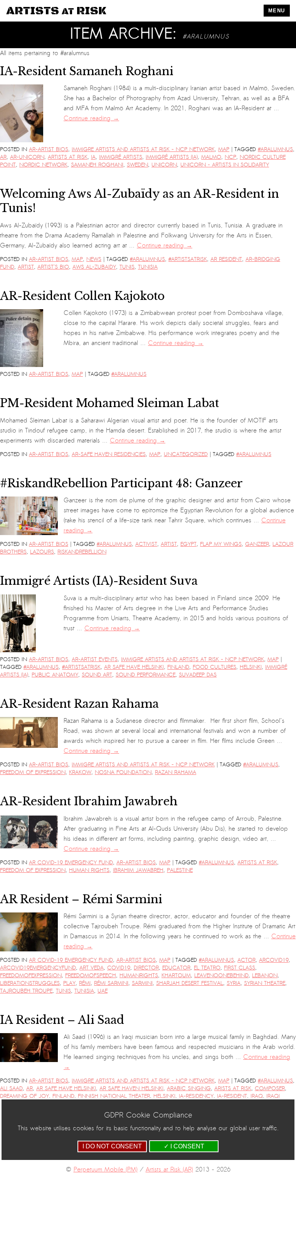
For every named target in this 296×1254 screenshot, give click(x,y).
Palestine (180, 870)
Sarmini (142, 983)
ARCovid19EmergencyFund (38, 968)
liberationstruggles (30, 983)
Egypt (188, 544)
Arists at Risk (232, 1088)
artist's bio (53, 267)
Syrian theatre (264, 983)
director (146, 968)
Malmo (211, 157)
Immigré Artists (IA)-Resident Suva (99, 581)
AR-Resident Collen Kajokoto (82, 296)
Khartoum (176, 975)
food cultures (214, 667)
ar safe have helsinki (134, 667)
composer (270, 1088)
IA (93, 157)
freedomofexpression (31, 975)
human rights (89, 870)
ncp (230, 157)
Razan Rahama (175, 772)
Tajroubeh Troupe (26, 991)
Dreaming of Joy (24, 1096)
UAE (103, 991)
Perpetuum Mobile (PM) (106, 1169)
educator (176, 968)
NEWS (93, 259)
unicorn (164, 165)
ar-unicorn (27, 157)
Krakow (80, 772)
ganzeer (257, 544)
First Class (239, 968)
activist (146, 544)
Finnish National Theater (114, 1096)
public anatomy (55, 675)
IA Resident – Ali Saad (62, 1020)
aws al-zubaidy (94, 267)
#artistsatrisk (187, 259)
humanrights (138, 975)
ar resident (226, 259)
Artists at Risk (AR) (169, 1169)
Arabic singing (189, 1088)
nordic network (43, 165)
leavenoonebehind (221, 975)
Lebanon (265, 975)
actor (246, 960)
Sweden (137, 165)
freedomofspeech (90, 975)
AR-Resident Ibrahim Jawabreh (89, 801)
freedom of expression (33, 772)
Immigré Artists (120, 157)
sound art (97, 675)
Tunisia (148, 267)
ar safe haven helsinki (131, 1088)
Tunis (127, 267)
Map (223, 149)
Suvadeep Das (198, 675)
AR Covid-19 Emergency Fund (71, 862)
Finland (178, 667)
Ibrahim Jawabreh (138, 870)
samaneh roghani (97, 165)
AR (3, 157)
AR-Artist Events (95, 659)
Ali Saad (11, 1088)
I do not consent (112, 1146)
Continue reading (91, 118)
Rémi (85, 983)
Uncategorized (186, 454)
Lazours (42, 552)
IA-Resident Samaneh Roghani (86, 71)
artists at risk (67, 157)
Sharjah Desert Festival (189, 983)
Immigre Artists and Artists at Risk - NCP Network (143, 149)
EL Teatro (207, 968)
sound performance (145, 675)
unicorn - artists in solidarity (224, 165)
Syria (233, 983)
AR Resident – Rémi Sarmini (81, 899)
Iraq (257, 1096)
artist (26, 267)
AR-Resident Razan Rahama (79, 704)
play (69, 983)
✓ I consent (184, 1146)
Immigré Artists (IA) (172, 157)
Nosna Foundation (123, 772)
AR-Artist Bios (48, 149)
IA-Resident (232, 1096)
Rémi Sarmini (111, 983)
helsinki (251, 667)
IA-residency (196, 1096)
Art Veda (91, 968)
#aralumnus (275, 149)
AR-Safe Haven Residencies (109, 454)
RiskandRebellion (81, 552)
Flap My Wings (221, 544)
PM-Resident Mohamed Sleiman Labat (109, 403)
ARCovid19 (274, 960)
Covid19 (118, 968)
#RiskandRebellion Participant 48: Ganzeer (121, 483)
